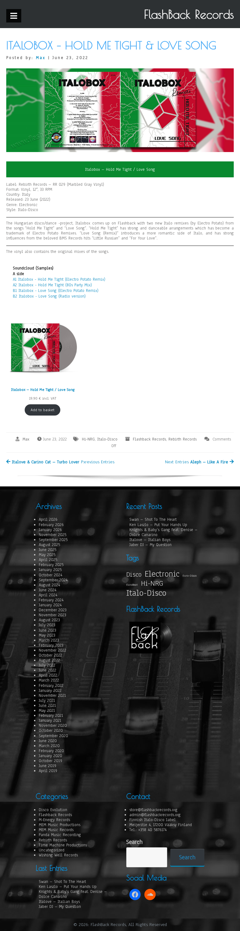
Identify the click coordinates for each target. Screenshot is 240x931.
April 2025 (48, 560)
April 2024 (48, 595)
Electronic (162, 574)
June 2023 (47, 630)
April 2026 (48, 519)
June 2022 (47, 670)
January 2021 (50, 720)
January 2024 (50, 605)
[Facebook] (135, 894)
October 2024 (50, 575)
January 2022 (50, 690)
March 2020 (49, 746)
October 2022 (50, 655)
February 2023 (51, 645)
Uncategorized (51, 850)
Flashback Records (149, 439)
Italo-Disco (107, 439)
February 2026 (51, 525)
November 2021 (52, 695)
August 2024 (49, 585)
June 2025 (47, 550)
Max (41, 58)
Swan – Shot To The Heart (153, 519)
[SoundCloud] (150, 894)
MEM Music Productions (59, 825)
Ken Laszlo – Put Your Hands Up (158, 525)
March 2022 (49, 680)
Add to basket (42, 409)
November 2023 (52, 615)
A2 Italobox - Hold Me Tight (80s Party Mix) (52, 285)
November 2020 (53, 725)
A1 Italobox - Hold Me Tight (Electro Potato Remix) (59, 279)
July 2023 (47, 625)
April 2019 (48, 771)
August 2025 (49, 545)
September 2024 (53, 580)
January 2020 (50, 756)
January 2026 (50, 530)
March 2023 (49, 640)
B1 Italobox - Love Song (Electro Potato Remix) (55, 290)
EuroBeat (132, 585)
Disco (134, 574)
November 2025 (52, 535)
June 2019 (47, 766)
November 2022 (52, 650)
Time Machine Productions (63, 845)
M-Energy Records (54, 820)
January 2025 (50, 570)
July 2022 (47, 665)
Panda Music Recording (60, 835)
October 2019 (50, 761)
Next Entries (196, 462)
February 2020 (51, 751)
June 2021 (47, 705)
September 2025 (53, 540)
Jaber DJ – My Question (150, 545)
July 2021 (47, 700)
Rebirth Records (182, 439)
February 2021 (51, 715)
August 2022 (49, 660)
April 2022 (48, 675)
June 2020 (48, 741)
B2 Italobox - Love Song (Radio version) (49, 296)
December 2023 (53, 610)
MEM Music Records (56, 830)
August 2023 (49, 620)
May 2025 (47, 555)
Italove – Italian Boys (149, 540)
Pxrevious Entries (63, 462)
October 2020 (51, 730)
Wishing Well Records (58, 855)
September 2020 (53, 736)
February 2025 (51, 565)
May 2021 (47, 710)
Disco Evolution (53, 810)
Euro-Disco (189, 576)
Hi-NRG (88, 439)
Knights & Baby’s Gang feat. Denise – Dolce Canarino (163, 532)
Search (134, 842)
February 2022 (51, 685)
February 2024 (51, 600)
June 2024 (47, 590)
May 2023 (47, 635)
